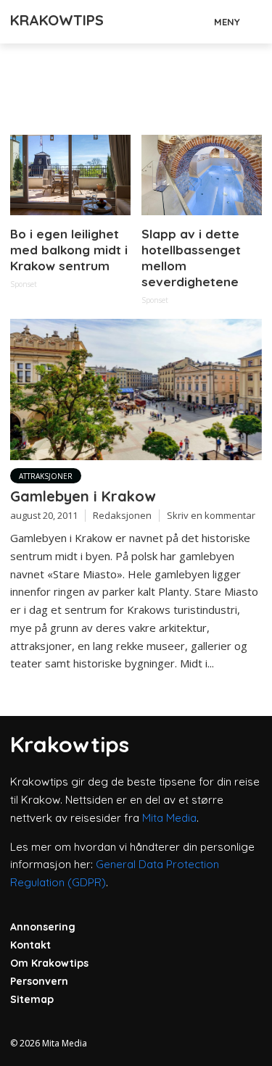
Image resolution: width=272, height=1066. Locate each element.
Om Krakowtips (49, 963)
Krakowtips (57, 20)
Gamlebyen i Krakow (82, 496)
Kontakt (30, 945)
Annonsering (42, 926)
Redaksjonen (122, 515)
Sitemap (32, 999)
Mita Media (169, 818)
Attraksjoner (46, 476)
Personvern (39, 981)
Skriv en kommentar (211, 515)
